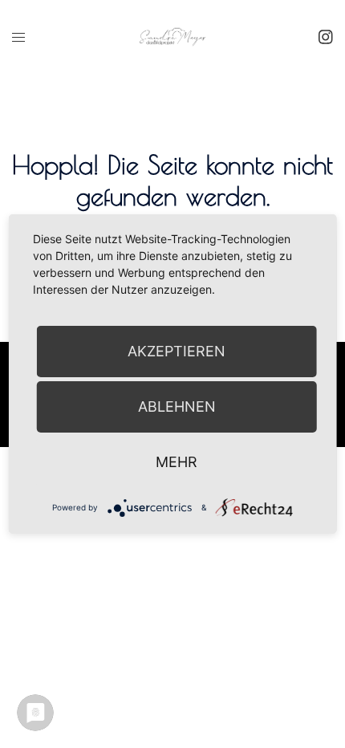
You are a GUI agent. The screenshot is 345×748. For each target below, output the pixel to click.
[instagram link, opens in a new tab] (324, 36)
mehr (176, 461)
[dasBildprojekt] (172, 35)
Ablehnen (177, 406)
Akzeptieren (176, 351)
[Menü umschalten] (18, 37)
